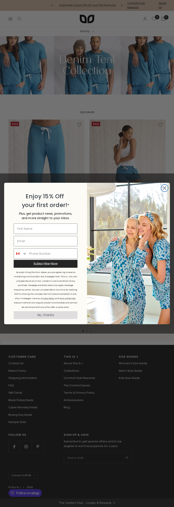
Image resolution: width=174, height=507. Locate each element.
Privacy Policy (47, 298)
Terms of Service (67, 298)
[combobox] (20, 254)
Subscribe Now (46, 263)
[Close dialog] (164, 188)
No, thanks (45, 315)
